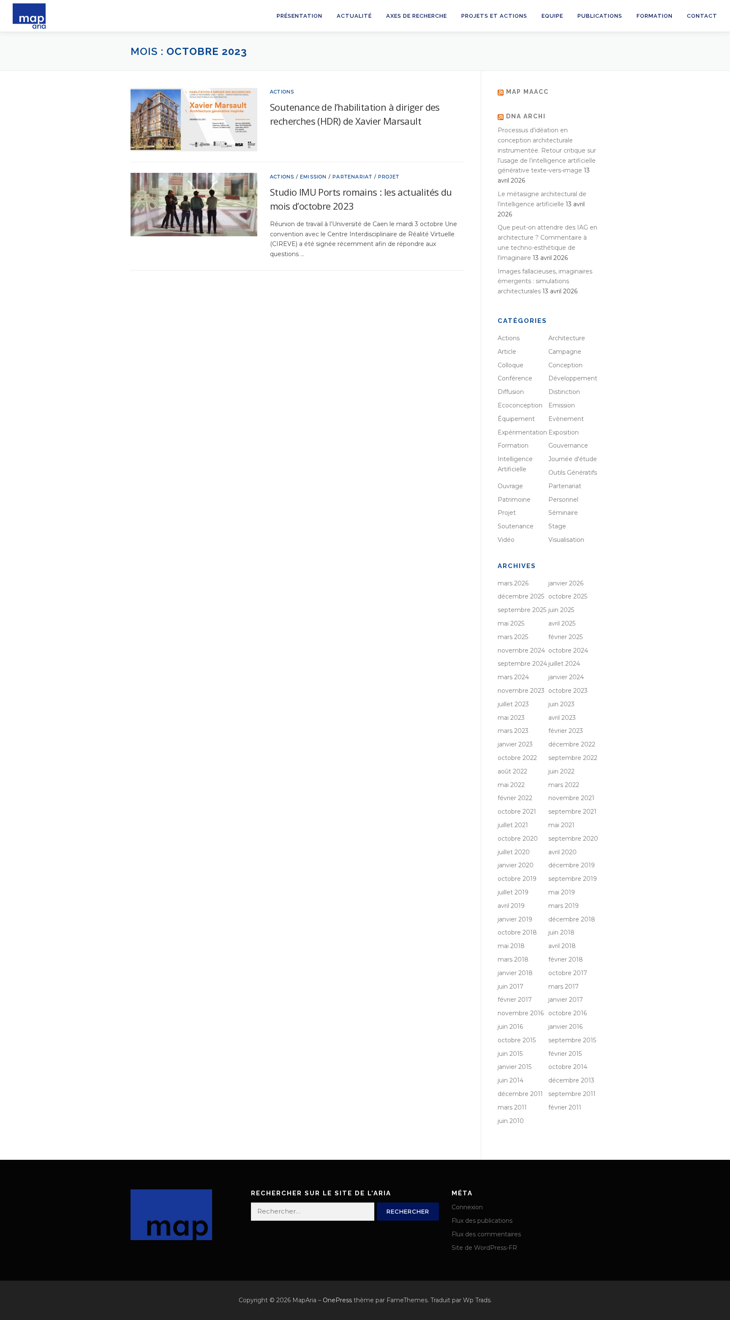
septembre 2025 (522, 610)
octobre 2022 (517, 758)
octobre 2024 (568, 650)
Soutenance (516, 526)
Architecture (566, 338)
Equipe (552, 16)
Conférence (515, 378)
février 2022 (515, 798)
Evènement (566, 419)
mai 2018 (511, 946)
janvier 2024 (566, 677)
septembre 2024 (522, 663)
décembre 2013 (571, 1080)
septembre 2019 (572, 879)
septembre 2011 (572, 1094)
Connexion (467, 1207)
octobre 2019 (517, 879)
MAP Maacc (527, 91)
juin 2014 (510, 1080)
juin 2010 (511, 1121)
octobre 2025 (567, 596)
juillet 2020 (514, 852)
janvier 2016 (565, 1026)
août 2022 (512, 771)
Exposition (563, 432)
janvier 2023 (515, 744)
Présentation (299, 16)
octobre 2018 (517, 932)
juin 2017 (510, 986)
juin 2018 (561, 932)
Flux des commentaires (486, 1234)
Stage (557, 526)
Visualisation (566, 540)
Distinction (564, 392)
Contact (702, 16)
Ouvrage (510, 486)
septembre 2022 (572, 758)
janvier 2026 (565, 583)
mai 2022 (511, 785)
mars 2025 (513, 637)
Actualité (354, 16)
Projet (388, 177)
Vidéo (506, 540)
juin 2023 (561, 704)
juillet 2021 (513, 825)
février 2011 (564, 1107)
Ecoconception (520, 405)
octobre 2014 (567, 1067)
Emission (313, 177)
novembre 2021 (571, 798)
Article (507, 351)
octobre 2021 (517, 811)
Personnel (563, 499)
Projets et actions (494, 16)
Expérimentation (522, 432)
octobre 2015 (517, 1040)
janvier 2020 (516, 865)
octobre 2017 (567, 973)
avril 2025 (561, 623)
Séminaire (563, 513)
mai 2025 (511, 623)
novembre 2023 (521, 690)
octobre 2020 (518, 838)
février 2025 (565, 637)
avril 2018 (562, 946)
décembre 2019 (571, 865)
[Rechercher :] (312, 1211)
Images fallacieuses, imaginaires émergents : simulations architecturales (545, 281)
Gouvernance (568, 445)
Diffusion (511, 392)
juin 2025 (561, 610)
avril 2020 (562, 852)
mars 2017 (563, 986)
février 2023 (565, 731)
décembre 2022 (571, 744)
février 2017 (515, 999)
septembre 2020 (573, 838)
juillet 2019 (513, 892)
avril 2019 (511, 906)
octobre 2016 (567, 1013)
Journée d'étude (572, 459)
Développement (572, 378)
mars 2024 (513, 677)
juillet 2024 (564, 663)
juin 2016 (510, 1026)
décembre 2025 (521, 596)
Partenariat (352, 177)
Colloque (510, 365)
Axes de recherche (416, 16)
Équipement (516, 419)
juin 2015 (510, 1054)
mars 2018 (513, 959)
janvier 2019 (515, 919)
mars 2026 (513, 583)
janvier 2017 (565, 999)
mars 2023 (513, 731)
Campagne (564, 351)
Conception (565, 365)
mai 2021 (561, 825)
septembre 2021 (572, 811)
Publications (599, 16)
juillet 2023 (513, 704)
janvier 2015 (514, 1067)
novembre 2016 (521, 1013)
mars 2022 (563, 785)
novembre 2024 (521, 650)
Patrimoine (514, 499)
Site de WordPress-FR (484, 1248)
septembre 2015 (572, 1040)
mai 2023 (511, 717)
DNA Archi (526, 116)
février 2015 (565, 1054)
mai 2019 (561, 892)
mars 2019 (563, 906)
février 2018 (565, 959)
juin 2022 (561, 771)
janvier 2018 (515, 973)
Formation (655, 16)
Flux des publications (482, 1220)
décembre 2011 (520, 1094)
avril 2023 (562, 717)
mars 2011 (512, 1107)
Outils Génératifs (572, 472)
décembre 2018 (571, 919)
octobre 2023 (568, 690)
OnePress (337, 1300)
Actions (282, 92)
